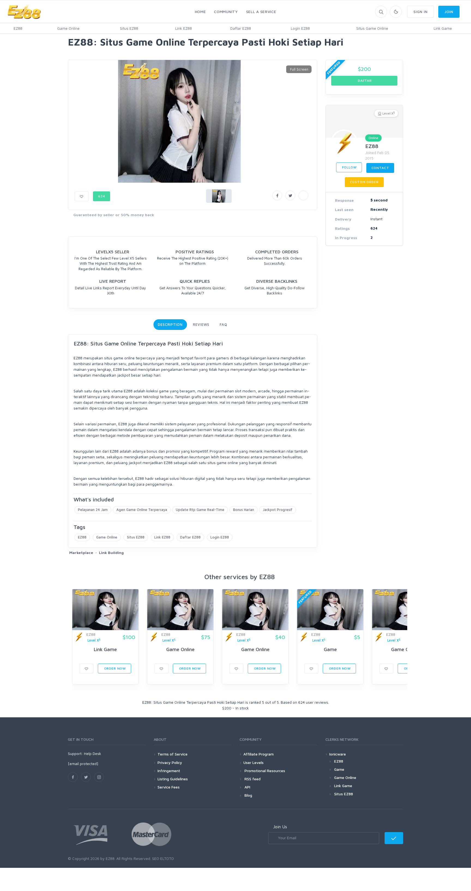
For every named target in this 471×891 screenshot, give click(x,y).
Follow (349, 167)
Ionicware (337, 754)
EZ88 (18, 28)
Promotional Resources (264, 770)
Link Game (443, 28)
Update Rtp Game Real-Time (200, 509)
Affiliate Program (258, 754)
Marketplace (81, 552)
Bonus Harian (243, 509)
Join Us (280, 826)
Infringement (169, 770)
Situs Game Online (372, 28)
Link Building (111, 552)
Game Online (68, 28)
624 (101, 196)
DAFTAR (364, 81)
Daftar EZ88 (240, 28)
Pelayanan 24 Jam (93, 509)
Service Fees (169, 787)
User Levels (253, 762)
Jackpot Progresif (277, 509)
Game (330, 649)
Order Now (114, 668)
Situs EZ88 (129, 28)
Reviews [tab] (201, 324)
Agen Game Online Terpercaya (141, 509)
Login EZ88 (300, 28)
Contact (380, 168)
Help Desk (92, 753)
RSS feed (252, 778)
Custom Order (364, 182)
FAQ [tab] (223, 324)
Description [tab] (170, 324)
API (246, 787)
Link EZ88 (183, 28)
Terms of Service (173, 754)
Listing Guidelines (173, 778)
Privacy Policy (170, 762)
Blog (247, 795)
